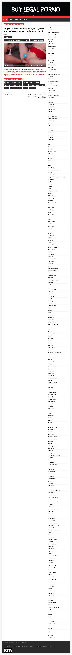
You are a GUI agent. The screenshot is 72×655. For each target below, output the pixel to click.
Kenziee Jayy (51, 294)
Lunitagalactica (51, 361)
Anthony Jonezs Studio (53, 81)
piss (10, 76)
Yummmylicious (51, 621)
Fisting (25, 85)
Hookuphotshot (51, 249)
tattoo (40, 74)
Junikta (49, 284)
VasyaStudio (51, 586)
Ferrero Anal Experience (53, 191)
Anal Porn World (52, 65)
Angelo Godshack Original (54, 74)
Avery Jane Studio (52, 93)
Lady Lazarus (51, 310)
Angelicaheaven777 (52, 72)
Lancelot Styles (51, 319)
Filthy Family (51, 198)
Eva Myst (50, 181)
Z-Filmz (49, 626)
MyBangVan (50, 411)
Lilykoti (49, 340)
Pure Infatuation (52, 478)
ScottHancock (51, 513)
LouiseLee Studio (52, 357)
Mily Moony (50, 389)
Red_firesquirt (51, 492)
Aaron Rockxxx (51, 29)
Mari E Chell (51, 373)
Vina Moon (50, 598)
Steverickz (50, 553)
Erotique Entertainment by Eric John (56, 177)
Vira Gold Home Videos (53, 607)
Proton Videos (51, 476)
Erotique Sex (51, 179)
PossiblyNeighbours (52, 464)
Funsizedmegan (51, 221)
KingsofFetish (51, 296)
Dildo (14, 85)
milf (7, 76)
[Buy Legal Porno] (36, 17)
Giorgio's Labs (51, 235)
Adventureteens (51, 36)
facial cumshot (30, 72)
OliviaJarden (51, 448)
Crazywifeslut (51, 135)
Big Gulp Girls (51, 104)
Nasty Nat (50, 425)
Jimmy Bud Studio (52, 275)
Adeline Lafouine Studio (53, 32)
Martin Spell (51, 375)
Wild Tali (50, 614)
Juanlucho (50, 282)
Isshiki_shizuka (51, 263)
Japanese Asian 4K (52, 270)
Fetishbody (50, 193)
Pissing (6, 87)
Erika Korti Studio (52, 174)
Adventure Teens (52, 34)
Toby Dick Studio (52, 572)
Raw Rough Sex (51, 485)
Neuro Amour (51, 434)
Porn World (50, 460)
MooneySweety (51, 401)
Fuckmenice (50, 216)
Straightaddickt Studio (53, 555)
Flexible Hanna (51, 205)
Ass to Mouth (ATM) (16, 82)
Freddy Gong (51, 209)
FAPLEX (49, 188)
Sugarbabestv (51, 560)
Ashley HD (50, 88)
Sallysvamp (50, 506)
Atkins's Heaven (51, 90)
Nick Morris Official (52, 436)
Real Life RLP (51, 488)
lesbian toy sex (22, 72)
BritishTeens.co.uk (52, 118)
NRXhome (50, 443)
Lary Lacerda (51, 329)
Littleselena (50, 350)
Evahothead (50, 184)
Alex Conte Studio (52, 46)
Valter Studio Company (53, 584)
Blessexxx (50, 114)
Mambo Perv (51, 368)
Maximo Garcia (51, 385)
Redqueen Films (51, 495)
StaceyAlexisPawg (52, 544)
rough (43, 74)
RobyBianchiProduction (53, 502)
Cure (49, 142)
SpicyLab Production (52, 541)
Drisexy (49, 165)
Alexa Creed (51, 51)
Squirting (18, 87)
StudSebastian (51, 558)
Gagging (32, 85)
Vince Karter (51, 600)
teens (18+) (10, 74)
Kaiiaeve (50, 287)
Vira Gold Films (51, 605)
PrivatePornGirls (51, 474)
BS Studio (50, 123)
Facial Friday (51, 635)
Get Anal (50, 231)
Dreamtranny (51, 160)
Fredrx (49, 212)
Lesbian (38, 85)
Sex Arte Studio (51, 518)
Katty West (50, 291)
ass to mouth (37, 72)
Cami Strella (51, 125)
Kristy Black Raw (52, 305)
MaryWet (50, 380)
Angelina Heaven (9, 40)
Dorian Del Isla (51, 156)
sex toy (36, 74)
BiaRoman (50, 102)
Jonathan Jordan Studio (53, 280)
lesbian (32, 74)
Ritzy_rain (50, 499)
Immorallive (50, 256)
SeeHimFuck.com (52, 516)
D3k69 (49, 144)
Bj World (50, 111)
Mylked (49, 413)
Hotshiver (50, 252)
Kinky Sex (50, 298)
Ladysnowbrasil (51, 315)
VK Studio (50, 612)
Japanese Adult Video (53, 268)
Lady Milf (50, 312)
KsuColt (49, 308)
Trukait (49, 581)
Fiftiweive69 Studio (52, 195)
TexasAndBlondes (52, 565)
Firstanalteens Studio (53, 202)
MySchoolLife (51, 415)
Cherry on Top (51, 128)
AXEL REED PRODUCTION (54, 95)
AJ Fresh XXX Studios (52, 43)
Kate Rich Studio (52, 289)
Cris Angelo (50, 137)
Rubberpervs (51, 504)
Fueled (49, 219)
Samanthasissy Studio (53, 509)
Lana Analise (51, 317)
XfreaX (49, 616)
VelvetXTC (50, 588)
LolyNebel (50, 354)
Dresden (50, 163)
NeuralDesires (51, 432)
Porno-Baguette (51, 462)
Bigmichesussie (51, 109)
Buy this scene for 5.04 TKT (12, 79)
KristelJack (50, 303)
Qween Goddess (52, 481)
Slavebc (49, 532)
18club (49, 27)
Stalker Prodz (51, 548)
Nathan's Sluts (51, 429)
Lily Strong (50, 338)
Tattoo (25, 87)
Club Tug (50, 132)
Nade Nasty (50, 420)
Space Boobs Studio (52, 539)
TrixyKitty (19, 40)
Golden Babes (51, 240)
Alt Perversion (51, 60)
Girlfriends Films (52, 238)
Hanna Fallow (51, 245)
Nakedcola (50, 422)
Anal (8, 82)
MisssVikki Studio (52, 394)
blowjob (20, 74)
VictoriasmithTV (51, 593)
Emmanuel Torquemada (37, 40)
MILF (43, 85)
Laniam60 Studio (52, 322)
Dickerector (50, 153)
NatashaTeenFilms (52, 427)
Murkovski (50, 406)
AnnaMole (50, 76)
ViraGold (50, 609)
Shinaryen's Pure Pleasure (54, 525)
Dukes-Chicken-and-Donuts (54, 170)
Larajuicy (50, 326)
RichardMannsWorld (53, 497)
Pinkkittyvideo (51, 453)
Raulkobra (50, 483)
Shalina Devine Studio (53, 523)
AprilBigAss (50, 83)
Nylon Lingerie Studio (53, 446)
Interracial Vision (52, 259)
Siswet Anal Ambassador (53, 530)
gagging (28, 74)
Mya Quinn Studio (52, 408)
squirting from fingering (26, 71)
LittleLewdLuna (51, 347)
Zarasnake (50, 628)
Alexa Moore (51, 53)
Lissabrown (50, 345)
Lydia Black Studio (52, 366)
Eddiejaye (50, 172)
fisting (24, 74)
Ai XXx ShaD (50, 39)
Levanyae (50, 336)
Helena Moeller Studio (53, 247)
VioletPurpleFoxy (52, 602)
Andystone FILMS (52, 69)
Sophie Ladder (51, 537)
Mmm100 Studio (52, 399)
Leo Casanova (51, 333)
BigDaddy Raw (8, 37)
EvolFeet (50, 186)
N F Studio (50, 418)
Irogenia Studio (51, 261)
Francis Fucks (51, 207)
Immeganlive (51, 254)
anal (5, 76)
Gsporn (49, 242)
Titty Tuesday (51, 637)
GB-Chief (50, 228)
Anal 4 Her (50, 62)
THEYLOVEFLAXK (51, 567)
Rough (12, 87)
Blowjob (36, 82)
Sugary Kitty (51, 562)
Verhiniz (50, 591)
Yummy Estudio (51, 623)
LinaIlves (50, 343)
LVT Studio (50, 364)
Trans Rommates (52, 579)
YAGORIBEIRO (51, 619)
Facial (19, 85)
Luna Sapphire (51, 359)
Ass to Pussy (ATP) (28, 82)
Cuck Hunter (51, 139)
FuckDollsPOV (51, 214)
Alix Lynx (50, 58)
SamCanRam (51, 511)
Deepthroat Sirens (52, 151)
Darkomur (50, 149)
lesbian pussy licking (38, 71)
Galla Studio (51, 226)
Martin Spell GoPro (52, 378)
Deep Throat (7, 85)
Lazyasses (50, 331)
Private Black (51, 469)
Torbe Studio (51, 577)
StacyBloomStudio (52, 546)
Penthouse (50, 450)
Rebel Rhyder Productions (54, 490)
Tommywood (51, 574)
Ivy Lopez (50, 266)
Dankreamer (51, 146)
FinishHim (50, 200)
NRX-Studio (50, 441)
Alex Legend (51, 48)
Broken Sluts (51, 121)
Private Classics (51, 471)
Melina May (50, 387)
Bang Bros (50, 100)
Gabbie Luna (51, 224)
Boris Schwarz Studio (53, 116)
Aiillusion (50, 41)
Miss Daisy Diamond (52, 392)
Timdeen (50, 569)
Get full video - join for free (13, 24)
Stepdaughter (51, 551)
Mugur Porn (51, 404)
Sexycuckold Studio (52, 520)
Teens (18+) (32, 87)
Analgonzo (50, 67)
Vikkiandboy (51, 595)
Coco (27, 40)
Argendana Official (52, 86)
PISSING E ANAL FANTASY (54, 455)
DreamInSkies (51, 158)
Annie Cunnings (51, 79)
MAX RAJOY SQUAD (52, 382)
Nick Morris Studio (52, 439)
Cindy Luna (50, 130)
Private (49, 467)
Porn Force (50, 457)
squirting (15, 74)
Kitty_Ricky (50, 301)
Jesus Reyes (50, 273)
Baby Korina (51, 97)
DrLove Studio (51, 167)
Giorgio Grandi (51, 233)
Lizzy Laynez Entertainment (54, 352)
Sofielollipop (51, 534)
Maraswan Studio (52, 371)
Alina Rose (50, 55)
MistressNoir (51, 396)
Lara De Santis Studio (53, 324)
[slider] (17, 65)
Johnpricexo (50, 277)
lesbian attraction (14, 72)
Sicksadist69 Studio (52, 527)
